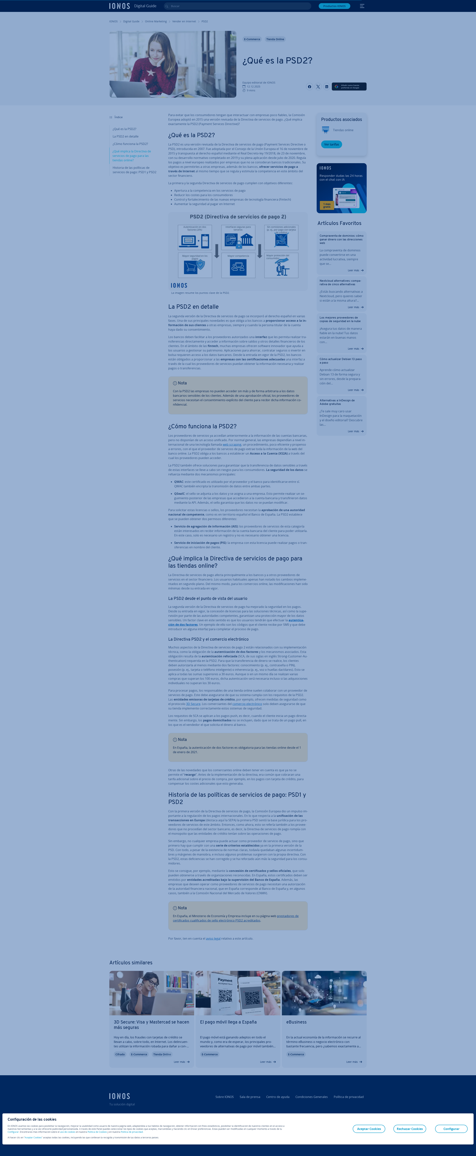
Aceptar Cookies (33, 1137)
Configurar (13, 1132)
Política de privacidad (132, 1131)
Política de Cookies (97, 1131)
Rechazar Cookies (410, 1129)
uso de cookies (67, 1131)
